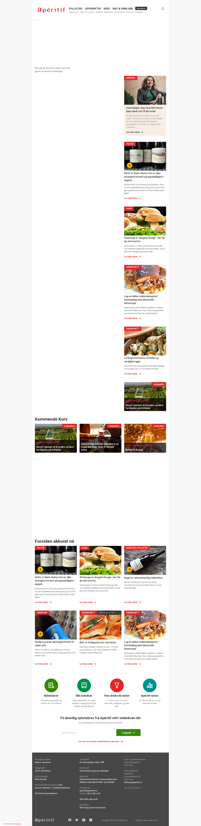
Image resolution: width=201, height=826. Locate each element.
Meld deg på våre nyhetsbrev (93, 808)
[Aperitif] (51, 10)
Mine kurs (130, 12)
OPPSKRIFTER (93, 8)
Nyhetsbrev (108, 12)
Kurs (107, 8)
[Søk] (162, 9)
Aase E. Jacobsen (43, 762)
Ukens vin (83, 12)
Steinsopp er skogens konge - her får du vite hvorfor (144, 239)
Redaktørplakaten (62, 788)
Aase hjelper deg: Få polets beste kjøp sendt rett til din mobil (144, 109)
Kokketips (139, 12)
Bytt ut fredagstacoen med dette (98, 642)
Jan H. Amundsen (43, 771)
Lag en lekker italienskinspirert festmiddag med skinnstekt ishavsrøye (141, 300)
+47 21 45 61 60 (93, 793)
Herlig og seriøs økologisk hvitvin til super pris (54, 643)
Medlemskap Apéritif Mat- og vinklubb (97, 782)
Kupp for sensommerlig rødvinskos (143, 577)
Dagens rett (73, 12)
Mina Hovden (41, 779)
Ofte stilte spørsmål (89, 799)
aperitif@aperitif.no (88, 791)
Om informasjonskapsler (46, 793)
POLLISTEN (75, 8)
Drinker (91, 12)
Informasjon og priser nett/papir (94, 771)
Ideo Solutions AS (150, 820)
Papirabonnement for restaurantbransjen (98, 779)
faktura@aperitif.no (133, 782)
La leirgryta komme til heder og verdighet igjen (141, 359)
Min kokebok (119, 12)
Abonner (141, 8)
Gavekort (99, 12)
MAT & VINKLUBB (122, 8)
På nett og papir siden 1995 (92, 762)
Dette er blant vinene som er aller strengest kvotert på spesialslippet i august (144, 176)
